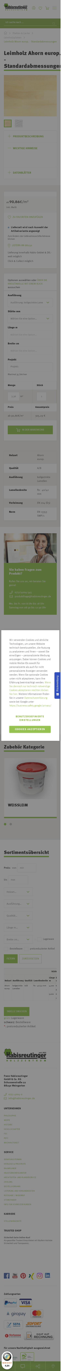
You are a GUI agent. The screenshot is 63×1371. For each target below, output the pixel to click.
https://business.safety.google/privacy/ (30, 705)
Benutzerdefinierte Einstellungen (30, 718)
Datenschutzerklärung (35, 698)
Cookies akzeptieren (30, 729)
